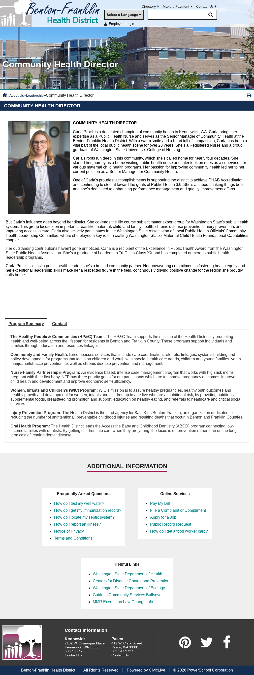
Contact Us (205, 6)
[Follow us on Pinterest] (185, 642)
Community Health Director (42, 105)
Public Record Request (170, 524)
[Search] (211, 14)
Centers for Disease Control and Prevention (131, 581)
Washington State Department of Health (127, 574)
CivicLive (157, 670)
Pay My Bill (160, 503)
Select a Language (122, 15)
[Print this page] (249, 95)
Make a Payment (176, 6)
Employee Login (121, 24)
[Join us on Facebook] (227, 642)
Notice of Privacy (69, 531)
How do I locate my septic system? (84, 517)
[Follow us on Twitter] (206, 642)
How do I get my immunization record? (87, 510)
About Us (16, 95)
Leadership (35, 95)
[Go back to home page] (52, 13)
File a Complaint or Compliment (178, 510)
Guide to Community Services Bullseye (127, 595)
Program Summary (26, 324)
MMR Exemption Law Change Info (123, 602)
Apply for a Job (163, 517)
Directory (149, 6)
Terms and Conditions (73, 538)
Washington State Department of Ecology (129, 588)
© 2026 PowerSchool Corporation (203, 670)
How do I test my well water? (79, 503)
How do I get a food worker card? (179, 531)
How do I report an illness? (77, 524)
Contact (59, 324)
